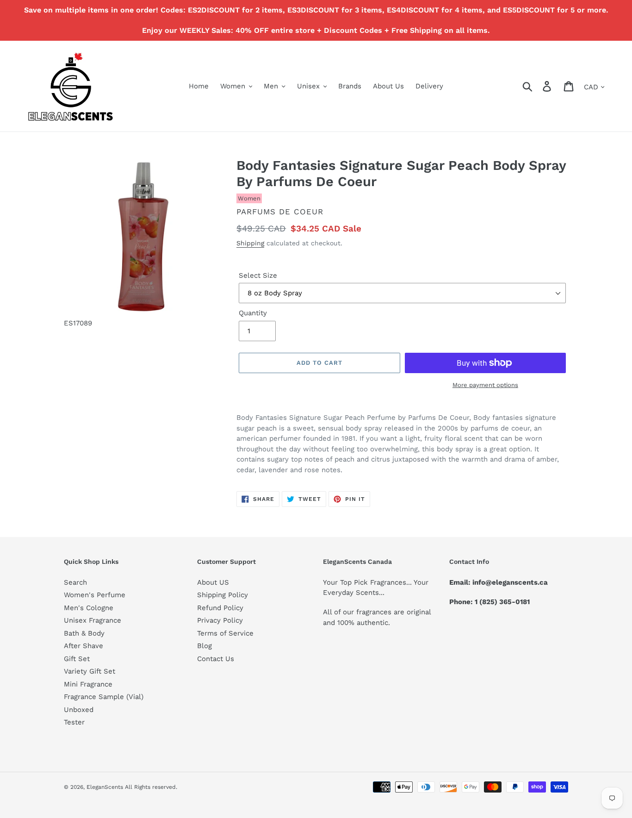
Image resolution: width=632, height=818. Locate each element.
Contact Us (215, 659)
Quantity (253, 313)
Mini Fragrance (88, 684)
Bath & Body (84, 633)
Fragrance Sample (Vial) (103, 697)
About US (213, 582)
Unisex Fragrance (92, 620)
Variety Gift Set (89, 671)
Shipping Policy (222, 595)
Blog (204, 646)
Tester (74, 722)
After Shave (83, 646)
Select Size (258, 275)
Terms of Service (225, 633)
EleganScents (105, 787)
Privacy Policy (220, 620)
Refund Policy (220, 608)
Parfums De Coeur (279, 211)
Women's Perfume (94, 595)
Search (75, 582)
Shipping (250, 243)
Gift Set (77, 659)
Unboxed (78, 710)
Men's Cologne (88, 608)
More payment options (485, 384)
